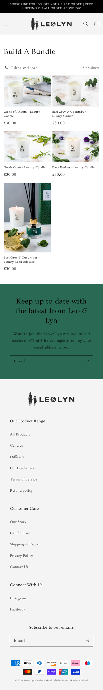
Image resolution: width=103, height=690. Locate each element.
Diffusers (17, 457)
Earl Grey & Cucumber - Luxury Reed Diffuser (22, 259)
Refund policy (21, 490)
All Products (20, 434)
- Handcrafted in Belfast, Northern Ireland (66, 680)
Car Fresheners (22, 468)
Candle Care (20, 533)
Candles (16, 445)
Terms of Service (23, 479)
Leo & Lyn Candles (34, 680)
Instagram (18, 598)
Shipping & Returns (26, 544)
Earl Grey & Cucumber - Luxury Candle (70, 114)
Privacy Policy (21, 555)
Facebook (18, 609)
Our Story (18, 521)
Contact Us (19, 566)
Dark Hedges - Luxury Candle (73, 167)
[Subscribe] (87, 361)
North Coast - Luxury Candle (25, 167)
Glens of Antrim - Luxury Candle (22, 114)
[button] (6, 23)
